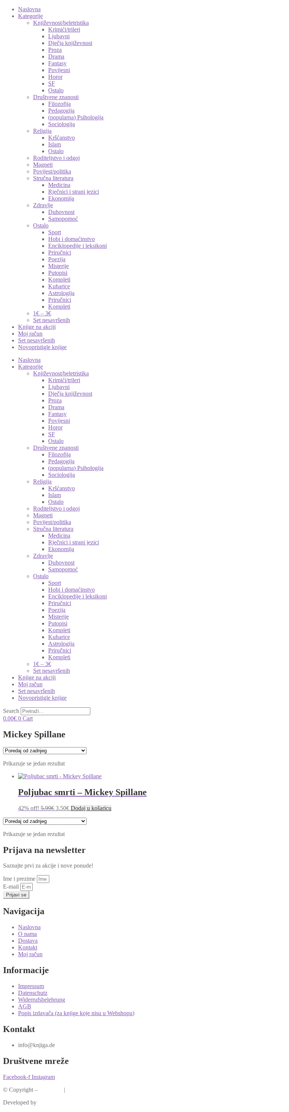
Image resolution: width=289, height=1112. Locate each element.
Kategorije (30, 16)
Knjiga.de (50, 1089)
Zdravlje (43, 205)
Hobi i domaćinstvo (71, 239)
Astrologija (61, 293)
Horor (55, 77)
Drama (56, 56)
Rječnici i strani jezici (73, 191)
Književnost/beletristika (61, 23)
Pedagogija (61, 110)
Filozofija (59, 104)
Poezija (56, 259)
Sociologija (61, 124)
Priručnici (59, 252)
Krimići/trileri (64, 29)
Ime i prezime (20, 878)
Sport (54, 232)
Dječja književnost (70, 43)
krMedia (48, 1102)
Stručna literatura (53, 178)
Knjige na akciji (37, 327)
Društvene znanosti (56, 97)
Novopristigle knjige (42, 347)
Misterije (58, 266)
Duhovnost (61, 212)
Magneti (43, 164)
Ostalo (56, 90)
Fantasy (57, 63)
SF (51, 83)
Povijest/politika (52, 171)
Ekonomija (61, 198)
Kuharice (59, 286)
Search (11, 711)
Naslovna (29, 9)
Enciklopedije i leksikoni (77, 246)
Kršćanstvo (61, 137)
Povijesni (59, 70)
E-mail (11, 886)
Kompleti (59, 279)
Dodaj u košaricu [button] (91, 808)
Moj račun (30, 333)
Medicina (59, 185)
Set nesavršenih (51, 320)
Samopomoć (63, 218)
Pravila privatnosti (88, 1089)
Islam (54, 144)
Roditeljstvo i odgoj (56, 158)
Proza (55, 50)
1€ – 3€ (42, 313)
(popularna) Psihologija (75, 117)
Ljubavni (59, 36)
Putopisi (57, 273)
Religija (42, 131)
